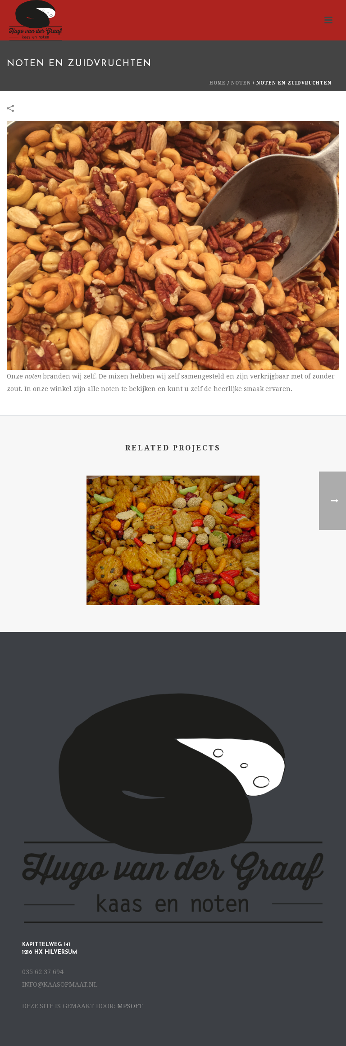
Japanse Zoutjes (173, 581)
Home (217, 82)
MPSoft (130, 1006)
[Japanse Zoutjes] (173, 512)
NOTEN (241, 82)
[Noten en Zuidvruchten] (173, 245)
